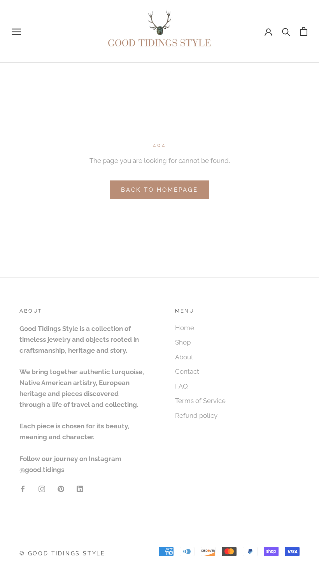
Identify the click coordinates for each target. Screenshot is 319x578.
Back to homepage (159, 189)
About (184, 357)
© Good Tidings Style (62, 553)
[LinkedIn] (80, 488)
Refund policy (196, 415)
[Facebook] (22, 488)
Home (184, 328)
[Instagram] (42, 488)
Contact (187, 371)
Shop (183, 342)
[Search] (286, 31)
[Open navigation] (16, 31)
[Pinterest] (61, 488)
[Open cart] (303, 31)
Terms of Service (200, 401)
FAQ (181, 386)
